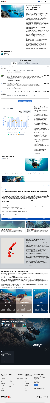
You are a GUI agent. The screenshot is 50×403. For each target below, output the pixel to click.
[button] (10, 251)
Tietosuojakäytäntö (13, 383)
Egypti (2, 380)
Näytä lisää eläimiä (25, 315)
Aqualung (27, 383)
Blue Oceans (12, 377)
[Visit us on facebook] (39, 397)
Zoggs (26, 388)
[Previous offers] (45, 349)
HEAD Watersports (28, 375)
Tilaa (36, 384)
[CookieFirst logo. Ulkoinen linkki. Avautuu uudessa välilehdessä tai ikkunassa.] (1, 187)
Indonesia (3, 383)
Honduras (36, 5)
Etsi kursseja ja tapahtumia (25, 101)
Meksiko (3, 388)
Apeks (26, 385)
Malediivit (3, 390)
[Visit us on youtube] (48, 397)
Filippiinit (3, 387)
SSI (26, 378)
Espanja (2, 381)
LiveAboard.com (28, 380)
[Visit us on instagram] (37, 397)
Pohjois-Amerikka (29, 5)
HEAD (26, 390)
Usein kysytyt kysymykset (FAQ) (12, 380)
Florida (2, 385)
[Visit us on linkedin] (45, 397)
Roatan (39, 5)
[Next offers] (47, 349)
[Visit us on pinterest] (42, 397)
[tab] (14, 63)
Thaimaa (3, 378)
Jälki (10, 386)
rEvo (26, 387)
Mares (26, 381)
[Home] (4, 1)
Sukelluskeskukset (8, 156)
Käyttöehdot (11, 384)
